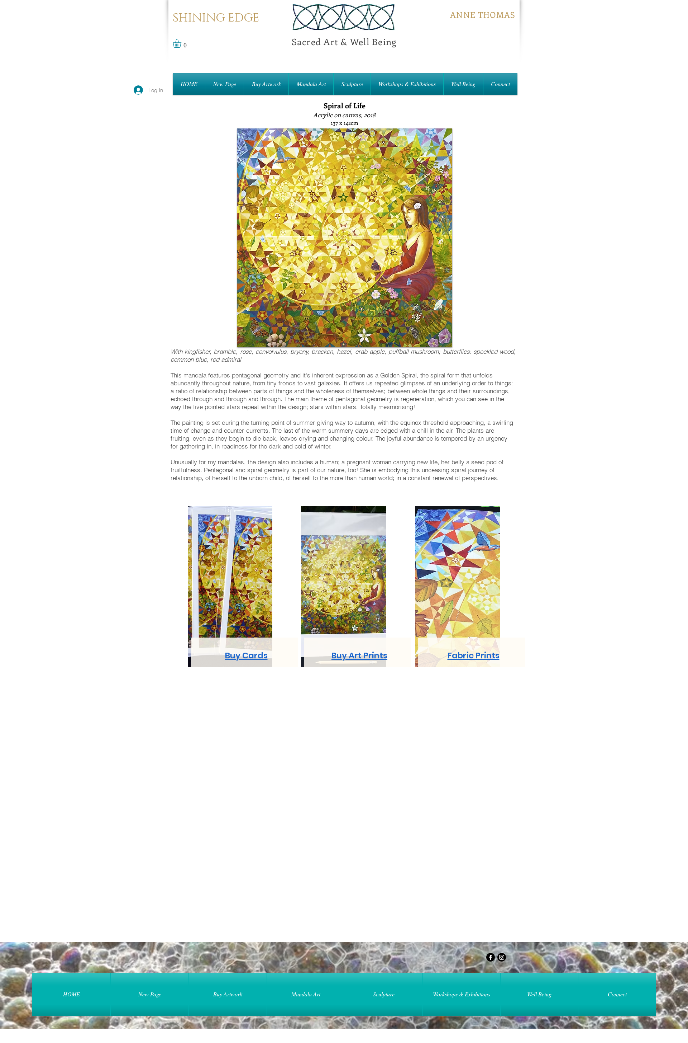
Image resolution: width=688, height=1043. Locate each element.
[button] (182, 43)
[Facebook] (490, 957)
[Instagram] (501, 957)
